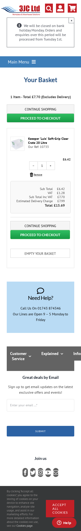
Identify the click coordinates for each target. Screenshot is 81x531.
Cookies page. (24, 526)
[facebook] (25, 472)
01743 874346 (49, 308)
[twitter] (33, 472)
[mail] (55, 472)
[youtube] (48, 472)
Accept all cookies (60, 508)
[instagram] (40, 472)
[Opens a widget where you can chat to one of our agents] (64, 523)
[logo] (20, 5)
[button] (49, 8)
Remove (38, 174)
